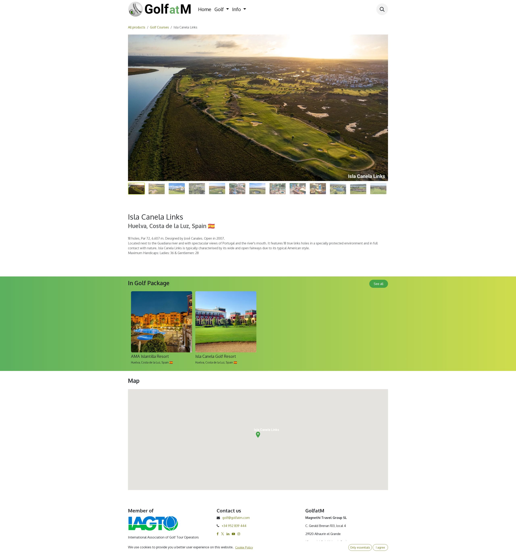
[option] (258, 329)
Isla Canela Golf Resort (215, 356)
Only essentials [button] (360, 547)
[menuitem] (205, 9)
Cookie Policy (244, 547)
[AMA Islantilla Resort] (161, 321)
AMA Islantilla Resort (150, 356)
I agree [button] (380, 547)
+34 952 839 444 (234, 526)
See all (378, 284)
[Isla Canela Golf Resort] (225, 321)
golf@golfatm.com (236, 518)
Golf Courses (159, 27)
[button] (382, 9)
